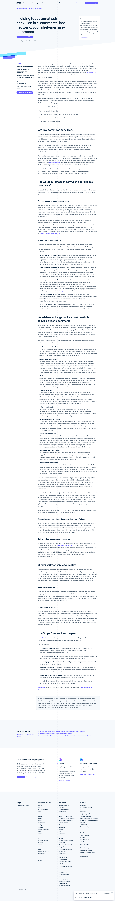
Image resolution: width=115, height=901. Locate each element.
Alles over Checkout (64, 780)
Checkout (40, 816)
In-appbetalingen (63, 822)
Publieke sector (63, 851)
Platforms (61, 829)
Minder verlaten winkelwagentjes (21, 82)
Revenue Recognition (43, 851)
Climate (40, 818)
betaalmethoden (55, 162)
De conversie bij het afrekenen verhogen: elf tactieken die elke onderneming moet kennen (66, 735)
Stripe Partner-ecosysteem (66, 864)
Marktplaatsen (63, 825)
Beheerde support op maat (87, 852)
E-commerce (62, 814)
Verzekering (62, 842)
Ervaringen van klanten (86, 807)
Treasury (40, 860)
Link (39, 838)
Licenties (82, 822)
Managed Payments (43, 840)
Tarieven (61, 3)
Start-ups (61, 807)
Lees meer (41, 687)
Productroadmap (84, 835)
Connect (40, 820)
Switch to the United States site (84, 897)
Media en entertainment (65, 844)
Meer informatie (84, 37)
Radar (39, 849)
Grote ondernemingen (65, 805)
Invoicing (40, 833)
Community (83, 811)
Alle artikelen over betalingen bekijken (25, 735)
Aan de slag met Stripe (24, 37)
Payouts (40, 847)
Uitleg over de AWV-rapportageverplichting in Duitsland (56, 733)
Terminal (40, 858)
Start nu (20, 777)
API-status (62, 877)
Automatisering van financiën (67, 818)
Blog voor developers (64, 885)
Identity (40, 831)
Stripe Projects (63, 883)
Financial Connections (43, 829)
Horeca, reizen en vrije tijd (66, 840)
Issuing (39, 836)
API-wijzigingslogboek (65, 879)
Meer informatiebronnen (25, 8)
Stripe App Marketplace (65, 861)
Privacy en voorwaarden (86, 816)
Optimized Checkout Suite (65, 545)
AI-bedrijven (62, 833)
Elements (40, 827)
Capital (39, 814)
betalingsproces (61, 291)
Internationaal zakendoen (66, 820)
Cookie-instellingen (85, 827)
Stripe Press (83, 842)
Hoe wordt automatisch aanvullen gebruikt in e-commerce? (23, 70)
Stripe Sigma (41, 853)
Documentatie (62, 872)
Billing (39, 811)
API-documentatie (64, 874)
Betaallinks (40, 842)
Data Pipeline (41, 825)
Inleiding (19, 63)
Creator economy (63, 836)
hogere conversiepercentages (50, 234)
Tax (39, 855)
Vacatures (82, 837)
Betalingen (38, 8)
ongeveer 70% (92, 72)
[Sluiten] (112, 893)
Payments (40, 844)
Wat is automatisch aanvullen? (25, 66)
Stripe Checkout (43, 638)
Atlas (39, 807)
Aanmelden (79, 3)
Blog (81, 809)
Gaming (61, 838)
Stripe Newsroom (84, 839)
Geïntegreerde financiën (65, 816)
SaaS (60, 831)
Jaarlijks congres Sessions (87, 814)
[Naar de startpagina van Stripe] (18, 803)
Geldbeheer (62, 827)
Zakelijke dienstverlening (65, 849)
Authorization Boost (43, 809)
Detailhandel (62, 853)
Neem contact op (91, 3)
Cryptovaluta (41, 822)
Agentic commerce (64, 809)
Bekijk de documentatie (87, 774)
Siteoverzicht (83, 824)
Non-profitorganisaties (65, 847)
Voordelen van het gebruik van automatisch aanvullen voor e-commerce (25, 77)
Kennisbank (83, 805)
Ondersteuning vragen (86, 850)
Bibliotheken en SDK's (64, 881)
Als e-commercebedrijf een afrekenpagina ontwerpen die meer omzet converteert (63, 731)
